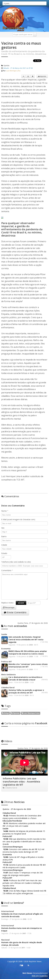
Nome (4, 511)
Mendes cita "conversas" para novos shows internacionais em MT (28, 665)
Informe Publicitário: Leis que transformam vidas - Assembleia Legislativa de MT (21, 781)
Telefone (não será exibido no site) (16, 562)
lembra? (14, 903)
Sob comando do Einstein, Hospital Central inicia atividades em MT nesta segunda (25, 639)
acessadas (15, 626)
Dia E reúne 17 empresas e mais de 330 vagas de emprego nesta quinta (23, 873)
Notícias (14, 802)
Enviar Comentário (16, 612)
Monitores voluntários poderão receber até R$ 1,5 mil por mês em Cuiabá (24, 824)
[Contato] (22, 965)
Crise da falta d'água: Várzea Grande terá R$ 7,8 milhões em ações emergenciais (24, 892)
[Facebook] (20, 965)
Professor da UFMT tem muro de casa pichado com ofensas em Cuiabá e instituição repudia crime (22, 883)
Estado (4, 553)
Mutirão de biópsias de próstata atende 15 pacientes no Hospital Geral (24, 832)
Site (2, 528)
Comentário (7, 570)
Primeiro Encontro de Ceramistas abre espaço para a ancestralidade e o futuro (22, 816)
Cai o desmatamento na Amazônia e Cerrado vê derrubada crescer (25, 678)
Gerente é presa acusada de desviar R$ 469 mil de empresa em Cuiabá (24, 866)
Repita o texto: (8, 602)
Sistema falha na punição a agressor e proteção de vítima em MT (26, 691)
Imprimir (42, 76)
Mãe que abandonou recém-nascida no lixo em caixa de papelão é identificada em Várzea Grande (24, 841)
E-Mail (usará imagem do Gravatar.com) (18, 519)
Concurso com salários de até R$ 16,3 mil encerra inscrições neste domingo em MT (23, 850)
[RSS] (28, 965)
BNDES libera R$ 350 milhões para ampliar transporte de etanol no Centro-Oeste (27, 652)
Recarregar (10, 607)
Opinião (6, 65)
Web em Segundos (40, 975)
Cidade (4, 545)
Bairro (4, 536)
